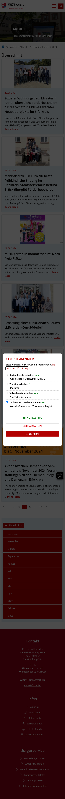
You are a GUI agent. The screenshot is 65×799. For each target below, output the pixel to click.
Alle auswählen (32, 418)
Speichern (32, 433)
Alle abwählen (32, 425)
